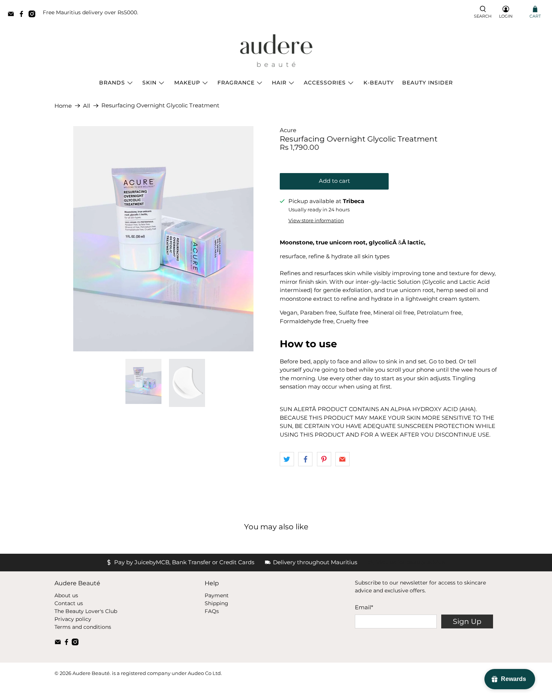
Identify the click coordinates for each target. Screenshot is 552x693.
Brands (112, 82)
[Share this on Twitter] (287, 459)
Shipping (216, 603)
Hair (279, 82)
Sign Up (467, 621)
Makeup (187, 82)
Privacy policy (72, 619)
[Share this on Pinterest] (324, 459)
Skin (149, 82)
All (86, 105)
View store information (316, 220)
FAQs (212, 611)
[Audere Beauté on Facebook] (23, 15)
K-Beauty (378, 82)
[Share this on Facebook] (305, 459)
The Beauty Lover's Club (85, 611)
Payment (217, 595)
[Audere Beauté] (276, 51)
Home (63, 105)
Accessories (325, 82)
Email (364, 607)
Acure (288, 130)
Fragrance (236, 82)
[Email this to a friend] (342, 459)
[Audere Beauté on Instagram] (34, 15)
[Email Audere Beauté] (13, 15)
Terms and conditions (82, 627)
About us (66, 595)
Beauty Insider (427, 82)
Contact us (68, 603)
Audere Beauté (91, 673)
